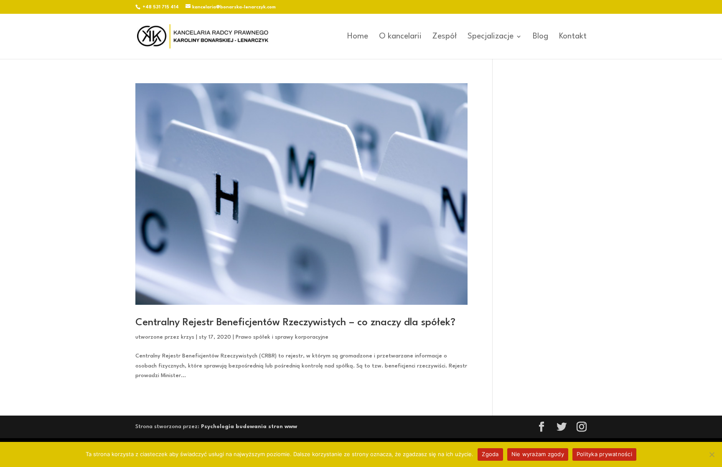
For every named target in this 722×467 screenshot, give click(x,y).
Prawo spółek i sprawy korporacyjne (282, 337)
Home (357, 37)
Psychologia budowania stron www (249, 426)
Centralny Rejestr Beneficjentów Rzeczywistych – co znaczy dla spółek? (295, 323)
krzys (187, 337)
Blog (540, 37)
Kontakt (573, 37)
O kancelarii (400, 37)
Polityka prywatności (604, 454)
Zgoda (490, 454)
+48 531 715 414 (160, 7)
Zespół (444, 37)
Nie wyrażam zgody (537, 454)
